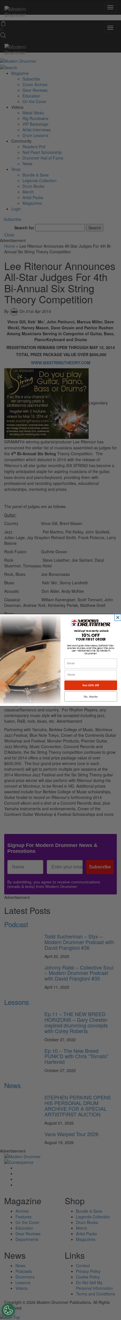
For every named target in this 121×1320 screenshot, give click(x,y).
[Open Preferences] (8, 1310)
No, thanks (91, 696)
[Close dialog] (118, 617)
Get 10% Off (90, 685)
